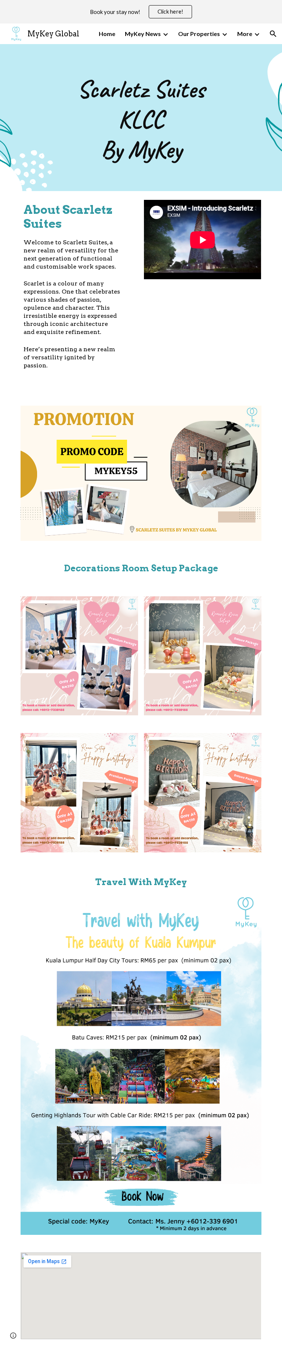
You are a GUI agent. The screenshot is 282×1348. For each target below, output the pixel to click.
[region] (141, 12)
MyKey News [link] (143, 33)
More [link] (244, 33)
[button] (273, 34)
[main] (141, 117)
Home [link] (107, 33)
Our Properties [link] (199, 33)
